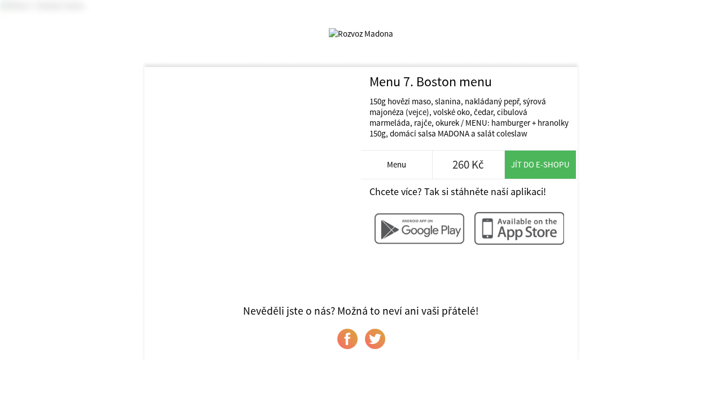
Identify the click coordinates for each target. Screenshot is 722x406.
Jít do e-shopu (540, 164)
